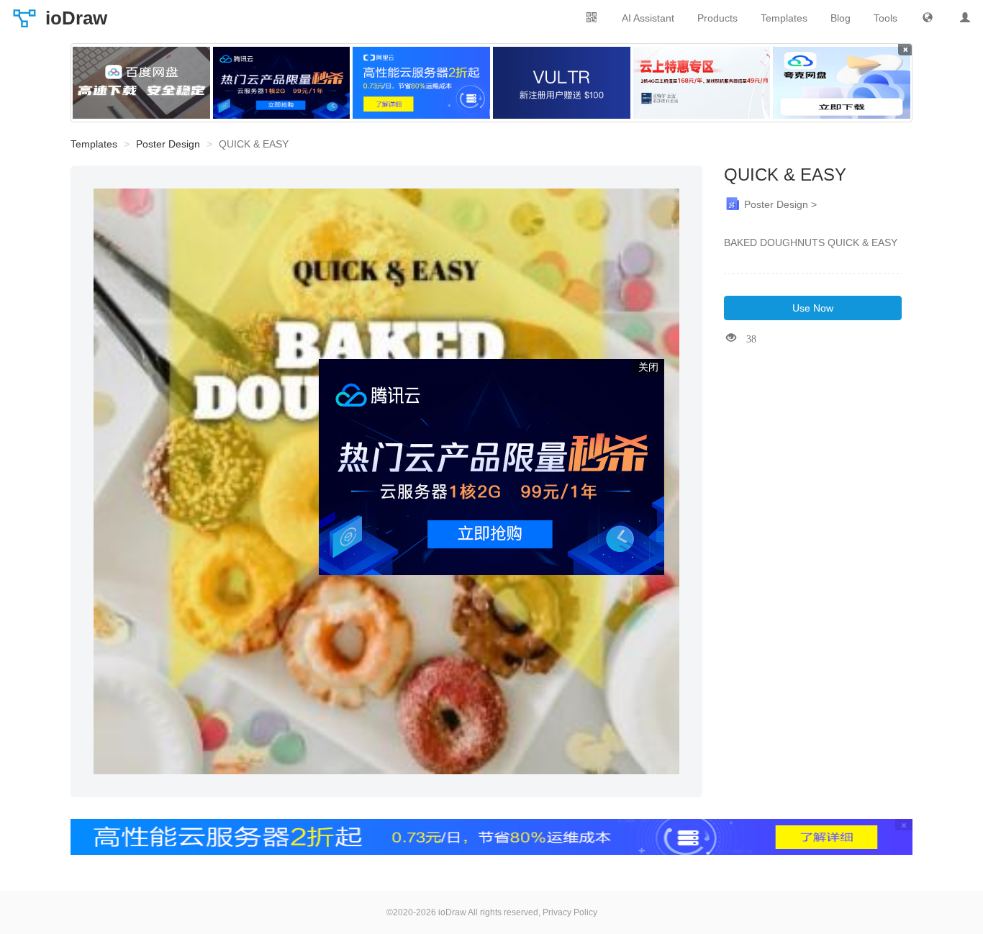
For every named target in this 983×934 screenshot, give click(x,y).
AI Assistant (648, 18)
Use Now (812, 308)
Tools (885, 18)
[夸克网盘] (841, 82)
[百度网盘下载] (141, 82)
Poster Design (168, 144)
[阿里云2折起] (421, 82)
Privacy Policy (570, 912)
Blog (840, 18)
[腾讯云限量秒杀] (282, 82)
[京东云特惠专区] (702, 82)
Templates (784, 18)
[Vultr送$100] (561, 82)
